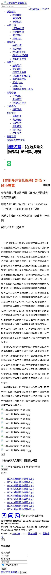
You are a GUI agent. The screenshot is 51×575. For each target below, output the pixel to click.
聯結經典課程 (19, 79)
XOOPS (16, 533)
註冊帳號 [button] (15, 572)
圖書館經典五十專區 (22, 89)
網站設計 (32, 533)
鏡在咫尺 (17, 130)
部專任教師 (18, 28)
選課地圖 (17, 49)
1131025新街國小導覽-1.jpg (20, 479)
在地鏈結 (17, 96)
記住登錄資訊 (11, 565)
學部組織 (17, 22)
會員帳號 (5, 552)
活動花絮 (17, 126)
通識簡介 (11, 11)
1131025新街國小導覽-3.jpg (20, 485)
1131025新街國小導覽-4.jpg (20, 489)
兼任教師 (17, 35)
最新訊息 (17, 116)
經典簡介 (17, 65)
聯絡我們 (11, 136)
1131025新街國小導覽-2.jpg (20, 482)
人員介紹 (11, 25)
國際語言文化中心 (16, 140)
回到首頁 (34, 9)
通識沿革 (17, 18)
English (45, 8)
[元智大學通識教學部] (15, 3)
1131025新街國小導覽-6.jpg (20, 496)
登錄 (4, 569)
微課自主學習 (19, 59)
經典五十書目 (19, 72)
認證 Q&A (17, 82)
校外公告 (17, 133)
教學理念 (17, 15)
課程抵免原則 (19, 52)
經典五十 (11, 62)
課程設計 (11, 42)
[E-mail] (11, 515)
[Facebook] (4, 515)
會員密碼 (5, 559)
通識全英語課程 (20, 55)
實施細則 (17, 69)
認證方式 (17, 86)
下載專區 (11, 106)
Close (4, 470)
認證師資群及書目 (21, 76)
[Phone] (17, 515)
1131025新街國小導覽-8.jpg (20, 502)
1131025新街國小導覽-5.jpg (20, 492)
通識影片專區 (19, 103)
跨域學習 (11, 92)
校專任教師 (18, 32)
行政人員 (17, 38)
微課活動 (17, 119)
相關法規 (17, 109)
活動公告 (17, 123)
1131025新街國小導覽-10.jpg (21, 509)
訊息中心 (11, 113)
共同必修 (17, 45)
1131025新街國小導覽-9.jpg (20, 506)
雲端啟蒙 (17, 99)
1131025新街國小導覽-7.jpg (20, 499)
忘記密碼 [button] (5, 572)
